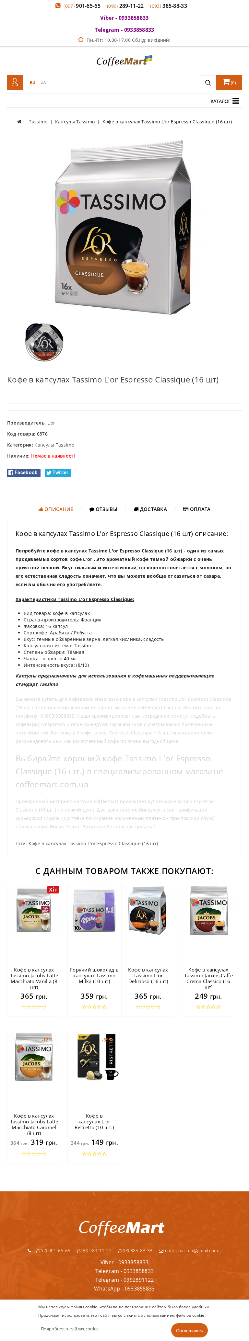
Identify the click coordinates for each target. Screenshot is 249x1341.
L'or (51, 423)
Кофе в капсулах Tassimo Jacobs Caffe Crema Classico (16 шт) (208, 978)
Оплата (199, 509)
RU (33, 82)
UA (43, 82)
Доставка (152, 509)
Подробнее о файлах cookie (70, 1329)
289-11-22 (125, 5)
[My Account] (15, 82)
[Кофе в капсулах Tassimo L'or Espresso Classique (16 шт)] (124, 227)
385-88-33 (168, 5)
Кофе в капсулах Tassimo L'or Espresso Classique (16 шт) (93, 843)
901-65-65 (82, 5)
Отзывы (105, 509)
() (233, 82)
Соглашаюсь (189, 1330)
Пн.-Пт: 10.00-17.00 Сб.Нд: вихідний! (129, 40)
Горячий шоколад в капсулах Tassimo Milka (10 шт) (94, 975)
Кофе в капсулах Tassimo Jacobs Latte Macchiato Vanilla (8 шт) (34, 978)
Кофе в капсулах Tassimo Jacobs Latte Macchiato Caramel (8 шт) (34, 1124)
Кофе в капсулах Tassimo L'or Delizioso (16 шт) (148, 975)
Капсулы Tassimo (54, 445)
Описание (58, 509)
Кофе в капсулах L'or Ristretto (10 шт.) (94, 1121)
